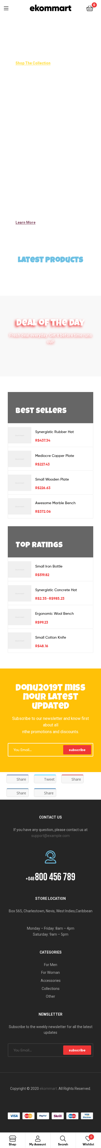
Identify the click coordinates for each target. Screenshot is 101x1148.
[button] (33, 63)
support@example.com (50, 836)
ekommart (48, 1088)
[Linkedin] (55, 1102)
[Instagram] (66, 1102)
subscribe (77, 749)
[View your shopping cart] (89, 8)
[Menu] (9, 8)
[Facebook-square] (35, 1102)
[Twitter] (45, 1102)
